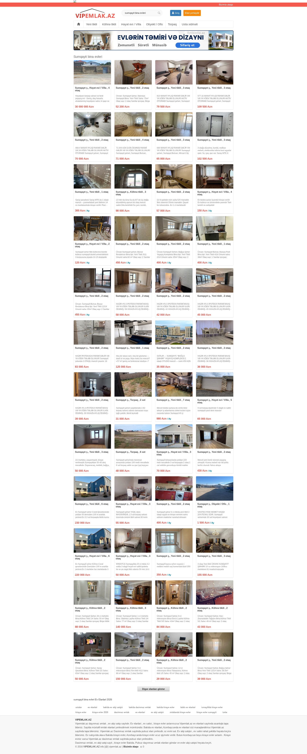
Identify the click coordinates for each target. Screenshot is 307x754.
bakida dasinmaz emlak (140, 707)
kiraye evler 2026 (100, 712)
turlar (225, 712)
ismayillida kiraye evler (212, 707)
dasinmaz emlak (121, 712)
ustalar (78, 707)
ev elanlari (92, 707)
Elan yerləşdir (192, 13)
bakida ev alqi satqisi (113, 707)
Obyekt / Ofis (154, 24)
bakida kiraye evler (165, 707)
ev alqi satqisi (157, 712)
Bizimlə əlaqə (226, 4)
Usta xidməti (190, 24)
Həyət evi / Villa (131, 24)
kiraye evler (80, 712)
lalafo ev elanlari (187, 707)
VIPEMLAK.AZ (83, 719)
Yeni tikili (91, 24)
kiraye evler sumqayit (206, 712)
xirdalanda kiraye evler (180, 712)
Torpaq (172, 24)
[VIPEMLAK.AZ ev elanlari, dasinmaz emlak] (95, 13)
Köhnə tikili (109, 24)
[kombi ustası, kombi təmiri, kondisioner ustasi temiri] (153, 1)
